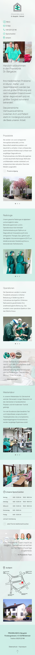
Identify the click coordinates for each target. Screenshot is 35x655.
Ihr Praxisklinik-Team (25, 555)
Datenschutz (13, 647)
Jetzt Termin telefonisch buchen (18, 524)
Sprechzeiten (10, 34)
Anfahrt (8, 38)
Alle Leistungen (12, 379)
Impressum (22, 647)
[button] (15, 203)
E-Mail (8, 26)
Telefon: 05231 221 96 (17, 638)
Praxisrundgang (12, 171)
